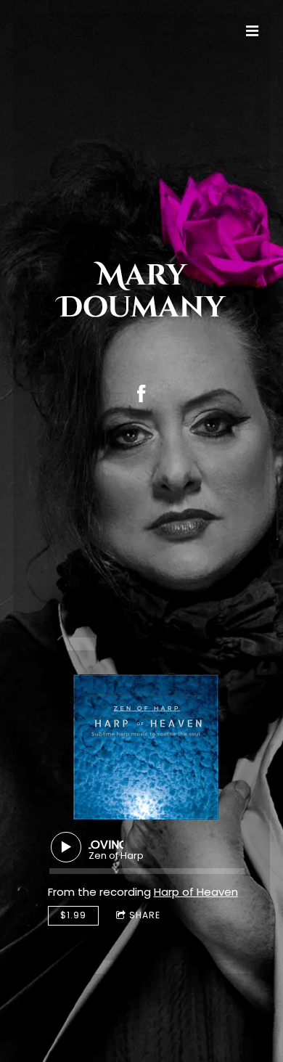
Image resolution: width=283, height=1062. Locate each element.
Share (144, 915)
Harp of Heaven (196, 891)
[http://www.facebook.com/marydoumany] (141, 393)
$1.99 (73, 915)
